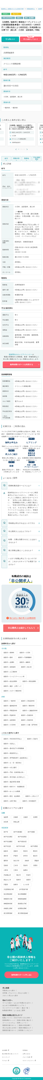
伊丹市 (25, 856)
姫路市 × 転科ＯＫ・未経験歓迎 (14, 786)
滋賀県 (6, 817)
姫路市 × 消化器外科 (28, 701)
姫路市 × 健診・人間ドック (13, 686)
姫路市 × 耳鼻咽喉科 (25, 657)
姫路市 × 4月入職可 (10, 767)
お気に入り (11, 39)
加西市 (25, 870)
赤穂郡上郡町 (8, 908)
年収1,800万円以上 (8, 18)
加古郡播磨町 (22, 894)
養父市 (18, 875)
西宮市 (35, 851)
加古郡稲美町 (8, 894)
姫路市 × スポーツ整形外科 (13, 691)
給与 (6, 158)
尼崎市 (15, 851)
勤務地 (26, 158)
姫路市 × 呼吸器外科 (10, 710)
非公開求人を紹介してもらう (21, 628)
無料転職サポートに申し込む (21, 975)
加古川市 (16, 860)
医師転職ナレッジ (9, 1020)
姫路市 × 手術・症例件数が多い (14, 772)
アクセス (4, 1060)
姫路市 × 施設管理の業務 (12, 782)
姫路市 (6, 851)
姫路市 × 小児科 (25, 652)
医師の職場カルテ (25, 1028)
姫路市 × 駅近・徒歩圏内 (12, 796)
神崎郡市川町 (8, 899)
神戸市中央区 (20, 846)
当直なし (19, 18)
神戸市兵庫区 (8, 837)
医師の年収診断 (24, 1025)
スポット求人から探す (10, 995)
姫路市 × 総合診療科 (10, 681)
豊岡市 (6, 860)
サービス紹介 (7, 1003)
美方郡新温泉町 (23, 913)
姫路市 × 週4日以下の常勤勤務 (14, 748)
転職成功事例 (7, 1010)
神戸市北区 (7, 846)
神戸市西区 (34, 846)
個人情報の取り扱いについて (10, 1054)
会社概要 (4, 1050)
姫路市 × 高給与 (32, 739)
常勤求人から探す (9, 990)
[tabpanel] (21, 134)
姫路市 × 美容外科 (27, 720)
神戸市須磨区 (8, 841)
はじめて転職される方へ (22, 1003)
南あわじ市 (7, 880)
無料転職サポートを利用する (21, 364)
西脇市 (37, 860)
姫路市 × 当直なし (10, 743)
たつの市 (26, 884)
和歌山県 (16, 822)
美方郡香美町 (8, 913)
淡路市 (28, 880)
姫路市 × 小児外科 (10, 725)
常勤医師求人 (31, 9)
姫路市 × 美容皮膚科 (29, 681)
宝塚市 (6, 865)
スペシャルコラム (9, 1023)
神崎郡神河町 (8, 903)
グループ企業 (26, 1057)
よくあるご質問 (19, 1010)
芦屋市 (15, 856)
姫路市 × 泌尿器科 (10, 720)
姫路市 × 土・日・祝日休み (13, 763)
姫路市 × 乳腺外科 (10, 715)
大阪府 (25, 817)
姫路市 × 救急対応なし (11, 753)
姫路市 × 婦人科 (26, 667)
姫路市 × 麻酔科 (25, 662)
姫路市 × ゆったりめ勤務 (12, 791)
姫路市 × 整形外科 (29, 706)
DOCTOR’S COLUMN (22, 1017)
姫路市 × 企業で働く (10, 801)
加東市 (15, 884)
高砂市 (25, 865)
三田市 (15, 870)
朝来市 (18, 880)
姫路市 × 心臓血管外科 (30, 710)
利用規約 (25, 1050)
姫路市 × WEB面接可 (29, 801)
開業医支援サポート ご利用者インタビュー (18, 1030)
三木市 (15, 865)
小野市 (6, 870)
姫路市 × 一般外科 (10, 701)
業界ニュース (22, 1023)
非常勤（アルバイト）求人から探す (15, 993)
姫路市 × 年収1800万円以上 (13, 739)
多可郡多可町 (23, 889)
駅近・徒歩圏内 (29, 18)
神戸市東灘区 (17, 832)
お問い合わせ (26, 1054)
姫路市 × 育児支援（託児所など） (15, 777)
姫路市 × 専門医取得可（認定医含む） (16, 758)
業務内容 (16, 158)
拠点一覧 (25, 1008)
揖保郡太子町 (22, 903)
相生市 (35, 856)
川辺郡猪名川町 (9, 889)
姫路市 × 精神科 (9, 652)
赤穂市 (27, 860)
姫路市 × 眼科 (8, 657)
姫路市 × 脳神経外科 (10, 706)
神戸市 (6, 832)
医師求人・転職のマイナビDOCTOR (12, 9)
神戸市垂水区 (22, 841)
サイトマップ (6, 1057)
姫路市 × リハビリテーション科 (14, 676)
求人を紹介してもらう (30, 39)
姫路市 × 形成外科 (27, 715)
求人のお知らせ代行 (10, 1028)
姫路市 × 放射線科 (10, 667)
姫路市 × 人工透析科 (10, 672)
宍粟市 (6, 884)
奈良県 (6, 822)
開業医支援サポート (10, 1025)
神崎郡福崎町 (22, 899)
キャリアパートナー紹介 (11, 1008)
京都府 (15, 817)
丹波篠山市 (7, 875)
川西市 (35, 865)
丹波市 (28, 875)
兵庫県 (40, 9)
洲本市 (6, 856)
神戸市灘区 (31, 832)
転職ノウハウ (7, 1017)
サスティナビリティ (28, 1060)
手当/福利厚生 (36, 158)
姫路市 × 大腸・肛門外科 (29, 725)
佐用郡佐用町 (22, 908)
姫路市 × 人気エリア (32, 796)
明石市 (25, 851)
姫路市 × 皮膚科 (9, 662)
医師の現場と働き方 (24, 1020)
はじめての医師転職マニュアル (13, 1005)
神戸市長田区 (22, 837)
